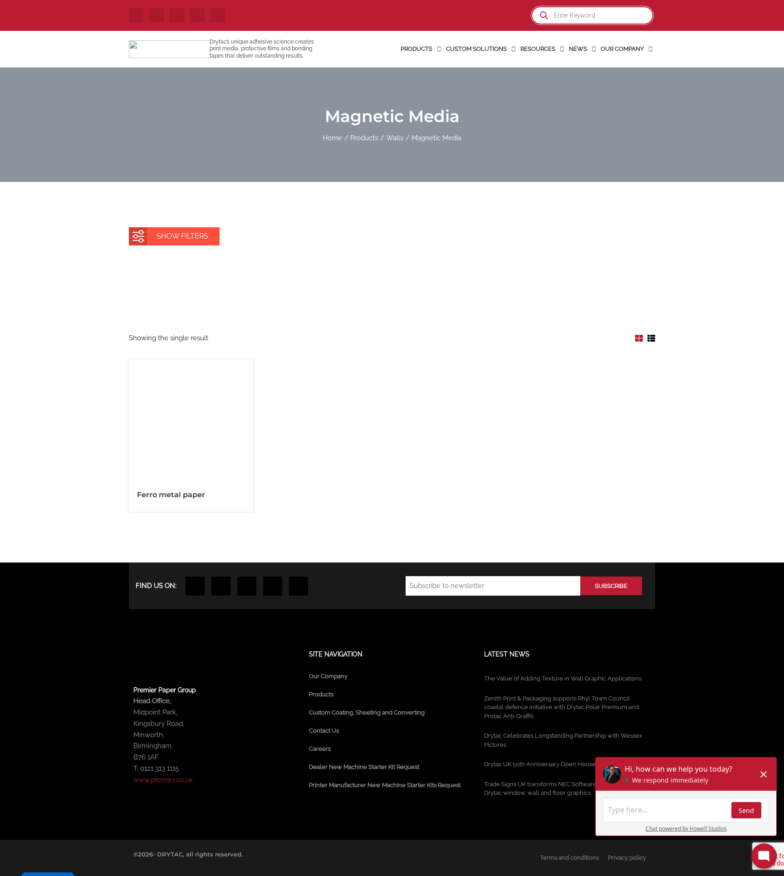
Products (321, 694)
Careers (320, 748)
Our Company (328, 676)
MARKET (220, 274)
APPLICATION (294, 274)
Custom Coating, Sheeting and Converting (367, 712)
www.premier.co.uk (163, 780)
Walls (293, 299)
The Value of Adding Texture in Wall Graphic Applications (563, 678)
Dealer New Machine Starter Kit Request (364, 766)
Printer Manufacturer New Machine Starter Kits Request (385, 785)
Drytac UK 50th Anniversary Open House (540, 764)
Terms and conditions (569, 857)
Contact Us (324, 730)
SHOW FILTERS (182, 236)
